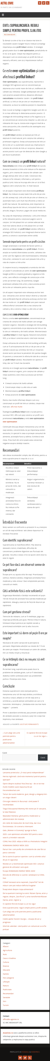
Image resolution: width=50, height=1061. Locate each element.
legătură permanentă (29, 724)
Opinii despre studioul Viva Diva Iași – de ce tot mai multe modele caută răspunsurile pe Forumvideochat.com (23, 786)
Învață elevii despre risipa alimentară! (18, 889)
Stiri (4, 1001)
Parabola (25, 1052)
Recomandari (9, 35)
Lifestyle (6, 982)
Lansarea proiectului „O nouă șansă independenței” (23, 772)
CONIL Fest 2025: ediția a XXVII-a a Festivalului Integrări (25, 841)
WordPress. (35, 1052)
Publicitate (7, 989)
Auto (5, 954)
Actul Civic (7, 3)
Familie (6, 974)
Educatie (6, 970)
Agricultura (7, 950)
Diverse (6, 966)
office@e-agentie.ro (11, 1019)
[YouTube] (39, 3)
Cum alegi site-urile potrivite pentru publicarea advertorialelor (11, 738)
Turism (6, 1005)
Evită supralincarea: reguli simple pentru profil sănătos (25, 908)
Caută (4, 753)
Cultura (6, 962)
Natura (6, 985)
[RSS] (47, 3)
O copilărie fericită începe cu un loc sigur (37, 734)
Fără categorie (8, 978)
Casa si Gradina (9, 958)
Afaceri (6, 946)
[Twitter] (43, 3)
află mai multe (16, 407)
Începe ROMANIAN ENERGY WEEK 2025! (19, 871)
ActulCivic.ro (8, 1033)
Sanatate (6, 997)
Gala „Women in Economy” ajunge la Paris (20, 830)
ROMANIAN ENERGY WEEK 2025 (16, 845)
